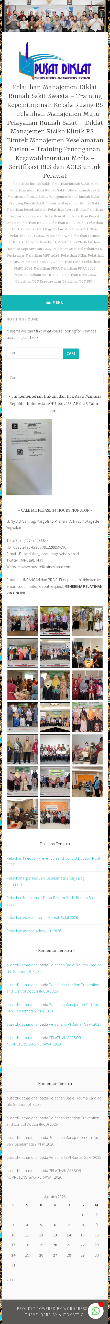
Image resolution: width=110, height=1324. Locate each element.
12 (41, 1234)
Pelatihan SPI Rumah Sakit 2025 (75, 1024)
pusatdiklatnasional (22, 964)
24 (13, 1255)
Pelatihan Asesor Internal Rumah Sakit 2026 (42, 917)
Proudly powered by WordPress (52, 1308)
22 (83, 1244)
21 (69, 1244)
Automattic (71, 1314)
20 (55, 1244)
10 (13, 1234)
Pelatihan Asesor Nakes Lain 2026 (33, 930)
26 (41, 1255)
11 (27, 1234)
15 (83, 1234)
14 (69, 1234)
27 (55, 1255)
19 (41, 1244)
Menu (58, 302)
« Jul (10, 1279)
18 (27, 1244)
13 (55, 1234)
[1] (96, 1313)
